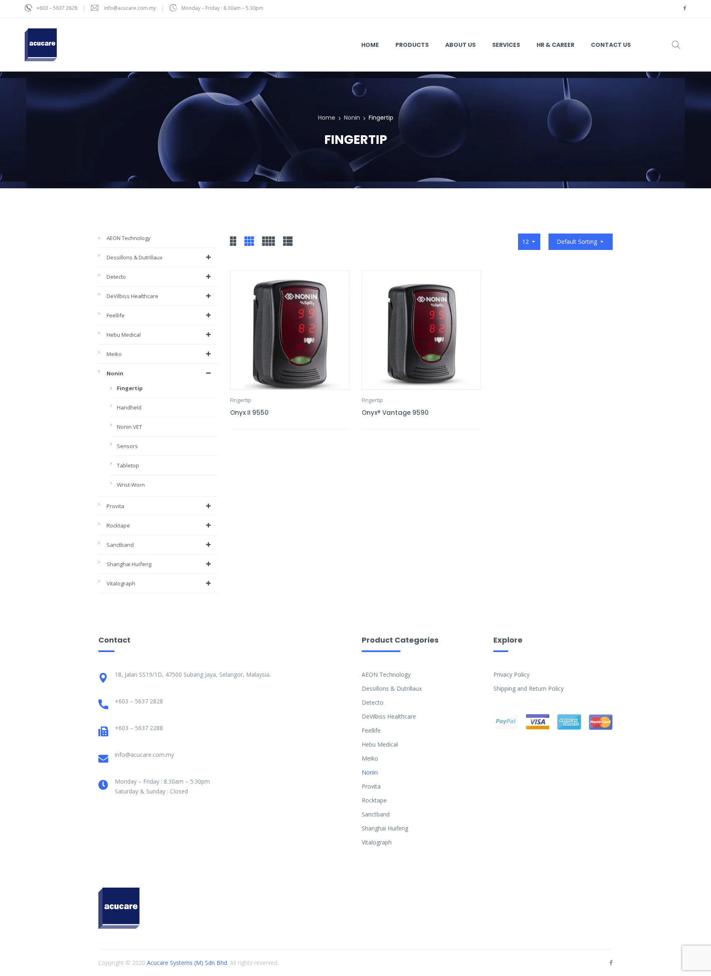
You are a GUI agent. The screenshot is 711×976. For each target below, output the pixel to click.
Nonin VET (129, 426)
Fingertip (130, 388)
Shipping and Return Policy (528, 688)
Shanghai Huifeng (129, 564)
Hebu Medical (124, 334)
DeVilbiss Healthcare (132, 296)
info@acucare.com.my (130, 8)
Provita (115, 506)
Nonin (352, 117)
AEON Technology (129, 238)
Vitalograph (121, 583)
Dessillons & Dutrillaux (135, 257)
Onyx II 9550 (249, 412)
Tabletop (128, 465)
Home (326, 117)
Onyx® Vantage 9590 (395, 412)
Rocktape (118, 525)
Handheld (129, 407)
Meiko (114, 354)
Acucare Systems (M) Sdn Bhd (187, 963)
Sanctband (120, 544)
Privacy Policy (511, 674)
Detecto (116, 276)
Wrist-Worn (131, 484)
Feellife (116, 315)
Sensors (127, 446)
